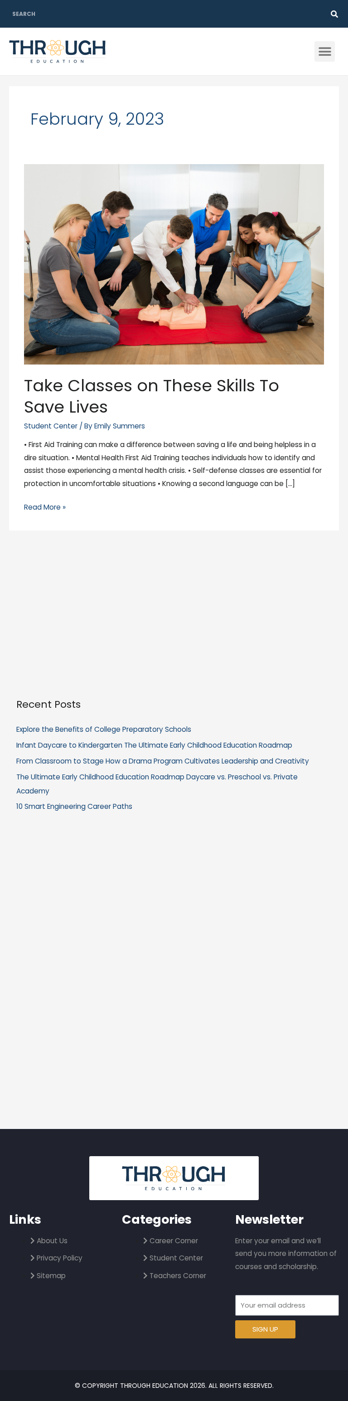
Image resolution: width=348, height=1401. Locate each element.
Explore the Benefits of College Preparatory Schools (103, 729)
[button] (324, 51)
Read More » (45, 506)
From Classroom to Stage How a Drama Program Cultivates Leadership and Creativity (162, 761)
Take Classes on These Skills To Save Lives (151, 396)
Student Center (50, 426)
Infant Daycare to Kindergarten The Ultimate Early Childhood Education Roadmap (154, 745)
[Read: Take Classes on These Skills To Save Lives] (174, 263)
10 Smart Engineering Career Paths (74, 806)
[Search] (334, 14)
